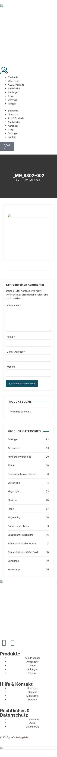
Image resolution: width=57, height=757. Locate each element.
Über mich (13, 80)
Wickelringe (14, 569)
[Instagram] (12, 643)
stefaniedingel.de (18, 737)
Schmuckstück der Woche (22, 543)
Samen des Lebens (18, 526)
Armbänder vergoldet (19, 456)
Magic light (13, 491)
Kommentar (13, 305)
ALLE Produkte (16, 84)
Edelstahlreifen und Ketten (22, 474)
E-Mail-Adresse (15, 351)
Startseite (13, 77)
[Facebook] (4, 643)
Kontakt (12, 103)
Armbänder (14, 88)
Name (10, 336)
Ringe (11, 96)
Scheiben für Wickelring (20, 534)
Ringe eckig (14, 517)
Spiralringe (13, 560)
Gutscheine (14, 482)
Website (11, 366)
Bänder (11, 465)
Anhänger (13, 92)
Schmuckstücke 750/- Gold (23, 552)
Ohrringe (12, 99)
